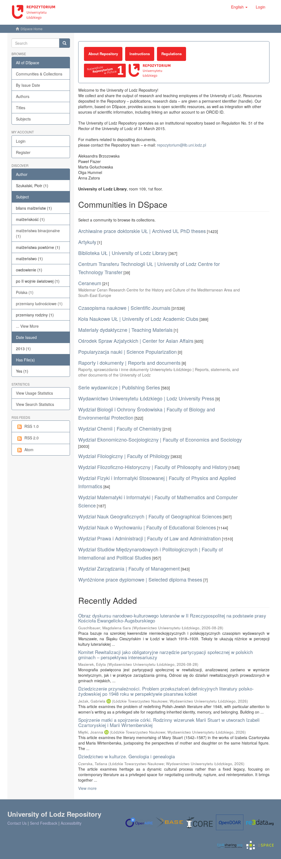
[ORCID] (108, 701)
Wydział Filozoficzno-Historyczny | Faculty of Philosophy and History (152, 466)
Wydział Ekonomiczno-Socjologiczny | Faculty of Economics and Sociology (160, 439)
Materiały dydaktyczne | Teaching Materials (125, 329)
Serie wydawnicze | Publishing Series (119, 387)
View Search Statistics (35, 404)
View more (87, 788)
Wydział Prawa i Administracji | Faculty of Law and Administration (149, 538)
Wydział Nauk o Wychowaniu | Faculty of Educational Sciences (147, 527)
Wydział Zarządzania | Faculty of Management (129, 568)
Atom (28, 449)
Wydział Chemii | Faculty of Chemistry (119, 428)
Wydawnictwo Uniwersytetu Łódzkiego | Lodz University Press (146, 398)
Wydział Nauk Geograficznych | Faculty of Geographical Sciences (150, 516)
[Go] (64, 43)
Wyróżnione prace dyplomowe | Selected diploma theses (140, 579)
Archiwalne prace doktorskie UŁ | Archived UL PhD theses (142, 230)
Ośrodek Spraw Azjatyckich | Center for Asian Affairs (135, 340)
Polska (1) (24, 292)
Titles (20, 107)
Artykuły (87, 241)
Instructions (140, 53)
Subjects (23, 119)
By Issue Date (28, 85)
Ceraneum (89, 283)
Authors (22, 96)
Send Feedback (43, 823)
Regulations (171, 53)
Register (23, 152)
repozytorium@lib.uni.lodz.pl (181, 145)
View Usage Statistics (34, 393)
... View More (27, 326)
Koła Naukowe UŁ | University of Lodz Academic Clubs (138, 318)
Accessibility (71, 823)
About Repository (103, 53)
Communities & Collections (39, 74)
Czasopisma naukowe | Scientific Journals (124, 307)
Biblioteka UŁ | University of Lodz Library (122, 252)
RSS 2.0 (31, 437)
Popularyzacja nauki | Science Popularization (127, 351)
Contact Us (17, 823)
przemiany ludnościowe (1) (39, 303)
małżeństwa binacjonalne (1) (38, 233)
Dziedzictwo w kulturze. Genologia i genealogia (126, 756)
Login (21, 141)
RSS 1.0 (31, 426)
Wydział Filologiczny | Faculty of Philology (124, 455)
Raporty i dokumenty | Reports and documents (129, 362)
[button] (239, 7)
